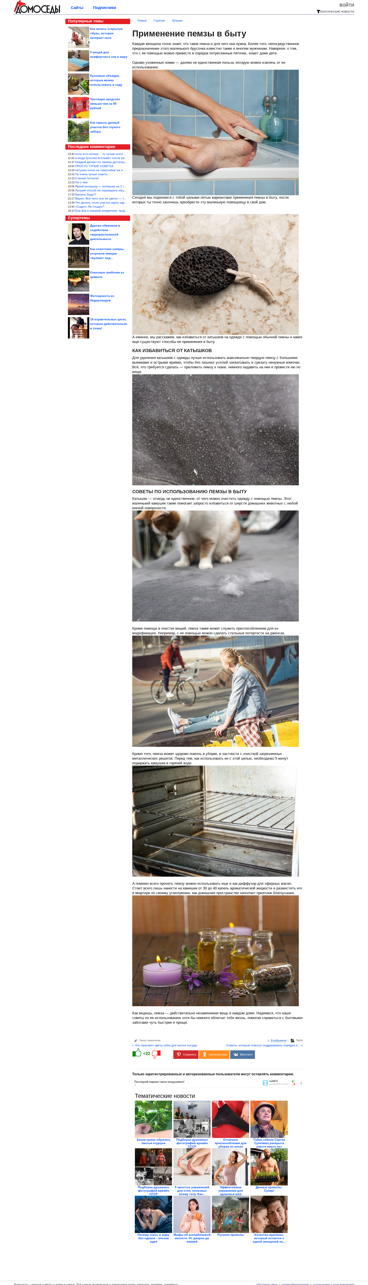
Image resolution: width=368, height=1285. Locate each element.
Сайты (77, 8)
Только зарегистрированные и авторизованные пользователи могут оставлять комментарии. (213, 1074)
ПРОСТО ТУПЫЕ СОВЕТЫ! (94, 166)
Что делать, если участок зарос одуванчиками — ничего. (114, 202)
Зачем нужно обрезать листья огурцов (154, 1141)
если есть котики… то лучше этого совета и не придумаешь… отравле (124, 154)
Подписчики (104, 8)
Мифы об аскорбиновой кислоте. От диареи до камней (192, 1238)
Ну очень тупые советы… (93, 174)
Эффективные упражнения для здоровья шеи (230, 1190)
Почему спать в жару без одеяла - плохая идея (153, 1238)
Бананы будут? (85, 194)
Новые (142, 20)
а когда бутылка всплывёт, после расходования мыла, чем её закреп (123, 158)
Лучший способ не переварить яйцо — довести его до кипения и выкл (124, 190)
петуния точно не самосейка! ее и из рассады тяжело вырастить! (120, 170)
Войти (346, 4)
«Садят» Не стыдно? (89, 206)
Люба (299, 1040)
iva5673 (273, 1081)
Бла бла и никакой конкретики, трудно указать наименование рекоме (123, 210)
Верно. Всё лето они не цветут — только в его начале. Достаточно (121, 198)
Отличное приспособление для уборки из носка (230, 1143)
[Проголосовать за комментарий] (295, 1084)
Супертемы (79, 218)
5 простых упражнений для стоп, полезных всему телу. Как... (192, 1190)
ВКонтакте (246, 1054)
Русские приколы (230, 1234)
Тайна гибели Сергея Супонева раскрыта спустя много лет (269, 1143)
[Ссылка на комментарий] (135, 1085)
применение (154, 1040)
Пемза (142, 1040)
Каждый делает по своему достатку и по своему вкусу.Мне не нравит (123, 162)
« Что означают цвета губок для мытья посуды (164, 1045)
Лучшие (177, 20)
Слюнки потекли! (87, 178)
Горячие (159, 20)
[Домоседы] (37, 13)
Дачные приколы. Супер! (269, 1188)
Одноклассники (218, 1054)
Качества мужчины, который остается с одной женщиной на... (269, 1238)
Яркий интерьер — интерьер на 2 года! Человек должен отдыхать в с (123, 186)
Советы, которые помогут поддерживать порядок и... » (264, 1045)
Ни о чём (81, 182)
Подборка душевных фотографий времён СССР (192, 1143)
